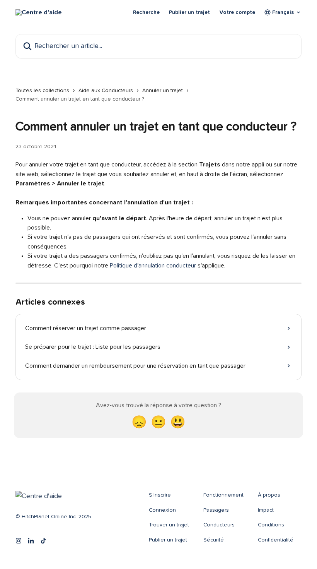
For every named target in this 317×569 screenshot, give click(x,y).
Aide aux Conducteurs (105, 90)
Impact (266, 510)
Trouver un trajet (169, 525)
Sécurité (213, 540)
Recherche (146, 12)
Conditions (271, 525)
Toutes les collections (42, 90)
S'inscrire (160, 495)
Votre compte (237, 12)
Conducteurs (219, 525)
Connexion (162, 510)
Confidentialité (275, 540)
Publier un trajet (189, 12)
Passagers (216, 510)
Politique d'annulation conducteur (153, 265)
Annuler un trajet (162, 90)
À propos (269, 495)
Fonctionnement (223, 495)
